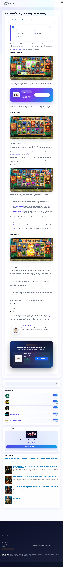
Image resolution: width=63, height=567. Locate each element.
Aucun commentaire (48, 19)
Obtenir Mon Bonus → (42, 94)
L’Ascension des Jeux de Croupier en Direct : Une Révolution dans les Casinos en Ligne (35, 497)
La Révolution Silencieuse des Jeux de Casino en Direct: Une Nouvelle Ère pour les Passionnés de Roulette (35, 487)
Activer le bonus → (41, 358)
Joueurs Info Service (5, 544)
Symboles (18, 36)
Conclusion (38, 33)
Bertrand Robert (19, 19)
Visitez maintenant (31, 446)
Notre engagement (5, 542)
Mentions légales (35, 533)
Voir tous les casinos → (6, 535)
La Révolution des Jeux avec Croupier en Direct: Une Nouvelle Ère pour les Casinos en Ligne (31, 459)
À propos (34, 528)
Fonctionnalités (38, 30)
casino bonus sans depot (16, 49)
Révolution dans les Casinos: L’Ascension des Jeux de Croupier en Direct (34, 477)
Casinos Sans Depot (37, 564)
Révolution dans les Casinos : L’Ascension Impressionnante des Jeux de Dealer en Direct (35, 467)
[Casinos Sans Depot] (10, 5)
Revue (57, 403)
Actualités (31, 19)
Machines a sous (38, 19)
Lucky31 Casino (4, 533)
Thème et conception (20, 30)
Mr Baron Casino (5, 528)
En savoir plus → (28, 555)
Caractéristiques (20, 33)
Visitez (55, 407)
